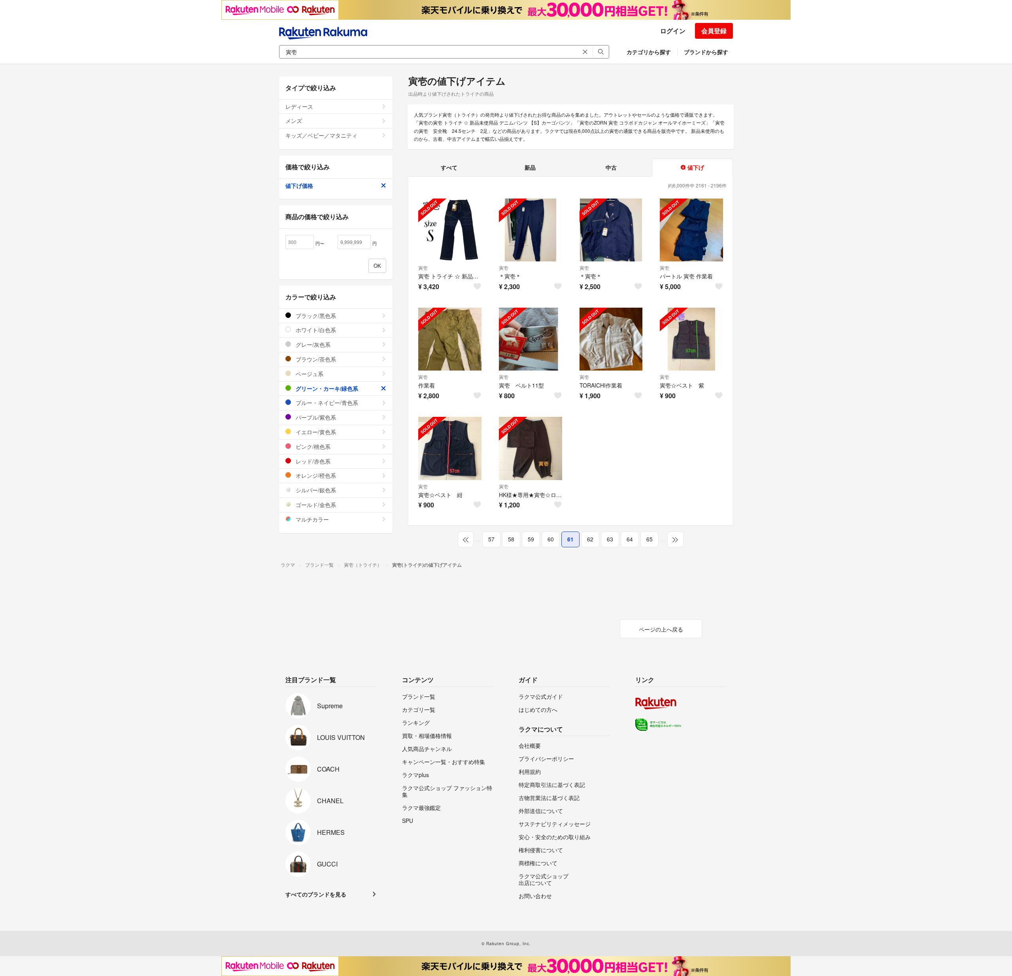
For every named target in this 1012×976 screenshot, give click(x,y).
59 (531, 539)
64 (630, 539)
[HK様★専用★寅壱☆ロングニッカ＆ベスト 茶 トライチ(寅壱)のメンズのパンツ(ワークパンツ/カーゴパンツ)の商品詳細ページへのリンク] (530, 448)
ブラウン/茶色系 (315, 359)
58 (511, 539)
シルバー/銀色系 (315, 490)
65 (649, 539)
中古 (611, 167)
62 (590, 539)
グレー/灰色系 (312, 344)
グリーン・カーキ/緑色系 (326, 388)
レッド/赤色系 (312, 461)
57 (491, 539)
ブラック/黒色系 (315, 316)
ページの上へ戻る (661, 629)
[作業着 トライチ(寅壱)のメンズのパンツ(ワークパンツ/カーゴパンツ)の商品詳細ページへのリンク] (449, 339)
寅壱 (423, 267)
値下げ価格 (299, 185)
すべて (449, 167)
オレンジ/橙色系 (315, 475)
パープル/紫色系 (315, 417)
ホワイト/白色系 (315, 330)
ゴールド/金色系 (315, 505)
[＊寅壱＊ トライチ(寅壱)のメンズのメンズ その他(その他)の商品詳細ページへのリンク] (530, 230)
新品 (530, 167)
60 (551, 539)
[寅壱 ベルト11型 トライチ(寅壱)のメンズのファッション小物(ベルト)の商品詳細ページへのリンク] (530, 339)
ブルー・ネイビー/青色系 (326, 403)
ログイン (672, 30)
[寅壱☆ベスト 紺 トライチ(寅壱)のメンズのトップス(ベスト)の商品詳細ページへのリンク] (449, 448)
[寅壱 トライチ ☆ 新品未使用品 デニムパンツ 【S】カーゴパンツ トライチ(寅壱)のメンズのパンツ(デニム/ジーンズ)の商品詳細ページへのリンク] (449, 230)
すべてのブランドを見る (315, 894)
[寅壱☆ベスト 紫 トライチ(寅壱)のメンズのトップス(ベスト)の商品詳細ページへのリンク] (691, 339)
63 (610, 539)
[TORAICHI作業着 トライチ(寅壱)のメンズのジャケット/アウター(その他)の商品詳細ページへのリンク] (611, 339)
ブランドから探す (706, 52)
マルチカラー (311, 519)
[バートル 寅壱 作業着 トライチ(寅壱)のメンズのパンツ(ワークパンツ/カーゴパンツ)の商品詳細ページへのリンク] (691, 230)
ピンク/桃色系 (312, 446)
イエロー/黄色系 (315, 432)
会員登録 (714, 30)
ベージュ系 (308, 374)
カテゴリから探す (649, 52)
